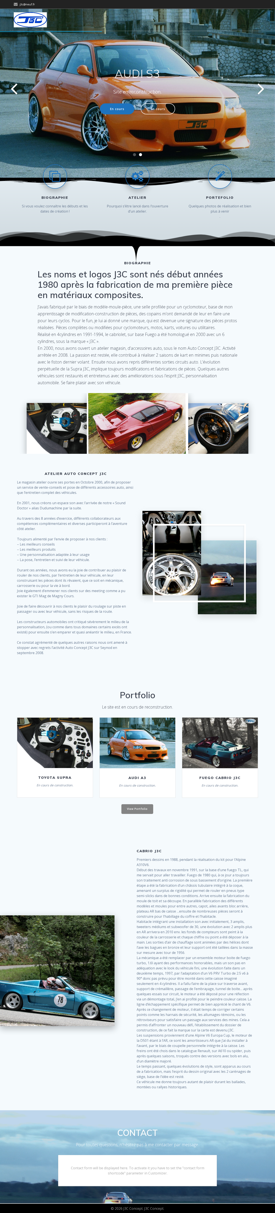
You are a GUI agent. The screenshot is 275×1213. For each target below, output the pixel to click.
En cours (117, 109)
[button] (134, 154)
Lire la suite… (54, 742)
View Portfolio (137, 809)
